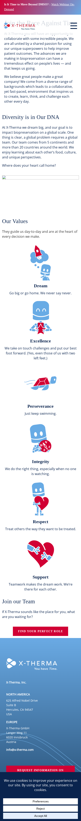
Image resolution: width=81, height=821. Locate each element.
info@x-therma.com (20, 750)
